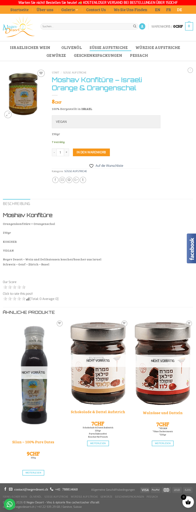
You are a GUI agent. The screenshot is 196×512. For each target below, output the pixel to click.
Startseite (19, 9)
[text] (106, 121)
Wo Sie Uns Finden (130, 9)
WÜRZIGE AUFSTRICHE (158, 47)
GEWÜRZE (56, 55)
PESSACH (139, 55)
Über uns (45, 9)
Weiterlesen (33, 472)
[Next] (193, 401)
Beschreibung (16, 203)
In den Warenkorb (91, 152)
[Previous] (3, 401)
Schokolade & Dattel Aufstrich (98, 411)
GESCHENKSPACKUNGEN (98, 55)
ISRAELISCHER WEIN (30, 47)
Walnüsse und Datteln (163, 412)
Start (55, 72)
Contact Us (96, 9)
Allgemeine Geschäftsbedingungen (113, 490)
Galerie (68, 9)
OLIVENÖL (71, 47)
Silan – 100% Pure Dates (33, 441)
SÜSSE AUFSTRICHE (109, 47)
